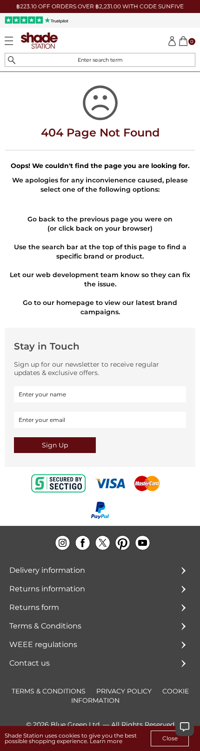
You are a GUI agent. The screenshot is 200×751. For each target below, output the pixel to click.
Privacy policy (124, 691)
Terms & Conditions (45, 626)
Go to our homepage (58, 302)
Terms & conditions (49, 691)
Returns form (34, 607)
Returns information (47, 588)
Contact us (29, 663)
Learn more (106, 741)
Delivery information (47, 570)
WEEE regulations (43, 644)
